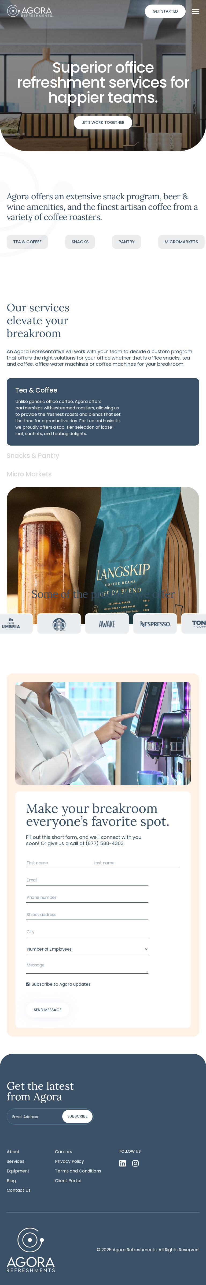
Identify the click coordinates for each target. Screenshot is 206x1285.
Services (15, 1161)
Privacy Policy (69, 1161)
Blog (11, 1180)
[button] (195, 11)
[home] (30, 11)
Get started (165, 11)
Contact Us (19, 1190)
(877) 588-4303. (105, 843)
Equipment (18, 1171)
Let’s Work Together (103, 122)
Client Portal (68, 1180)
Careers (63, 1152)
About (13, 1152)
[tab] (103, 412)
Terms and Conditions (78, 1171)
